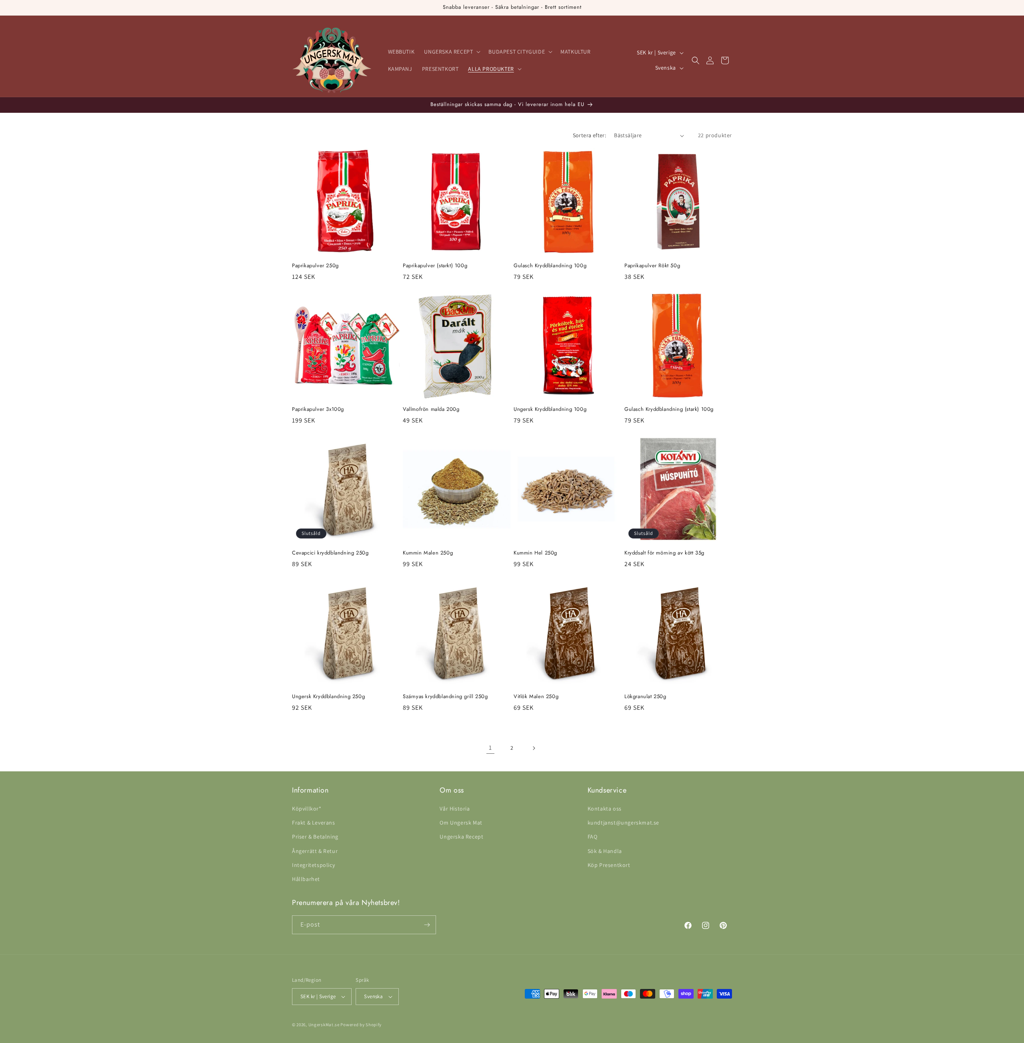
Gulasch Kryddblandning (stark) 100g (669, 409)
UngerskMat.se (324, 1024)
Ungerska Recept (461, 836)
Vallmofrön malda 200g (431, 409)
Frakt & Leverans (313, 822)
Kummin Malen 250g (428, 553)
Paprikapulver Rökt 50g (652, 265)
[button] (451, 51)
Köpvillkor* (307, 808)
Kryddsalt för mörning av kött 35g (664, 553)
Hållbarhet (306, 879)
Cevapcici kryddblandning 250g (330, 553)
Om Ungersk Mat (461, 822)
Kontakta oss (605, 808)
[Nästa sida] (533, 748)
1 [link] (490, 747)
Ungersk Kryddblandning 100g (550, 409)
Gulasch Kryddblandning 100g (550, 265)
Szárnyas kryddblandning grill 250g (445, 696)
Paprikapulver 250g (315, 265)
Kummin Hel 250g (535, 553)
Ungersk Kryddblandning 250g (328, 696)
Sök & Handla (605, 851)
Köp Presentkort (609, 865)
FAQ (593, 836)
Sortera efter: (589, 135)
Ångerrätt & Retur (315, 851)
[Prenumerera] (427, 924)
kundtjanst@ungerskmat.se (623, 822)
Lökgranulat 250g (645, 696)
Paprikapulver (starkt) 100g (435, 265)
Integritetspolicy (313, 865)
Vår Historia (455, 808)
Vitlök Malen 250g (536, 696)
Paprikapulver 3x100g (318, 409)
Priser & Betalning (315, 836)
